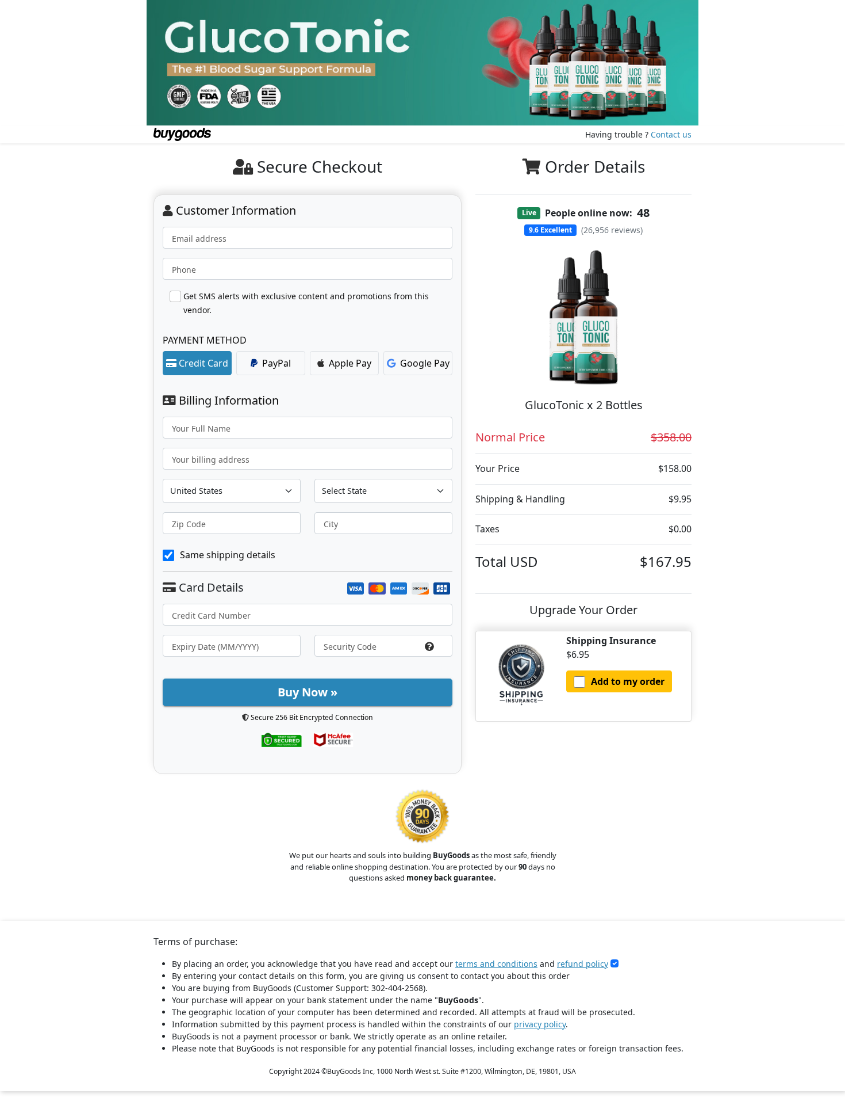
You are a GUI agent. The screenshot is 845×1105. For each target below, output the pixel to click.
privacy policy (540, 1024)
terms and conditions (496, 963)
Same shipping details (227, 554)
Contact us (671, 134)
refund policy (582, 963)
